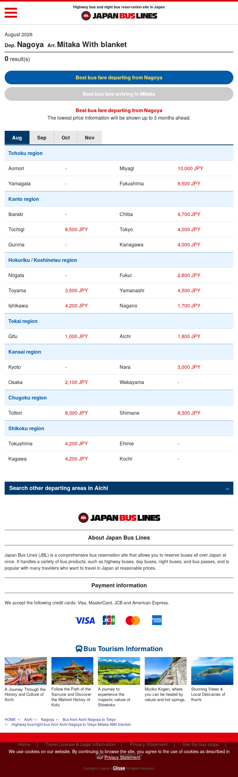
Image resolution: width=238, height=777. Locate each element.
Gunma (16, 244)
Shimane (129, 412)
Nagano (128, 305)
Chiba (126, 214)
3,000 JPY (189, 366)
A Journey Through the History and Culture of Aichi (25, 695)
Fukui (126, 275)
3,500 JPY (76, 290)
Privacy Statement (122, 757)
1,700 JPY (189, 305)
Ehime (127, 443)
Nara (125, 366)
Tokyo (126, 229)
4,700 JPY (189, 214)
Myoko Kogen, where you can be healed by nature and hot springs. (165, 694)
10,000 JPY (190, 168)
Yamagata (19, 183)
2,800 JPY (189, 275)
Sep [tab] (41, 137)
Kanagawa (131, 244)
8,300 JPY (76, 412)
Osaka (15, 382)
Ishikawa (18, 305)
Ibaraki (15, 214)
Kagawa (17, 458)
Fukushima (132, 183)
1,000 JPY (76, 336)
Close (119, 768)
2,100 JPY (76, 382)
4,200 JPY (76, 305)
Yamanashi (132, 290)
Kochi (126, 458)
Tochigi (16, 229)
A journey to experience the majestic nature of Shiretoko (114, 697)
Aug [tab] (17, 137)
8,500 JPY (76, 229)
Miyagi (127, 168)
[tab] (119, 77)
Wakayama (132, 382)
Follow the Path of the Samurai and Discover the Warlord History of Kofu (71, 697)
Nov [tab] (90, 137)
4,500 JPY (189, 290)
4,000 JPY (189, 229)
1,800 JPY (189, 336)
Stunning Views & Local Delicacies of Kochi (208, 694)
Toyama (17, 290)
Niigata (16, 275)
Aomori (16, 168)
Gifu (12, 336)
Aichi (125, 336)
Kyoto (14, 366)
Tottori (15, 412)
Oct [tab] (66, 137)
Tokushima (20, 443)
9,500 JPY (189, 183)
